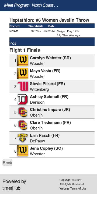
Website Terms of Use (73, 188)
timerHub (11, 187)
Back (7, 162)
